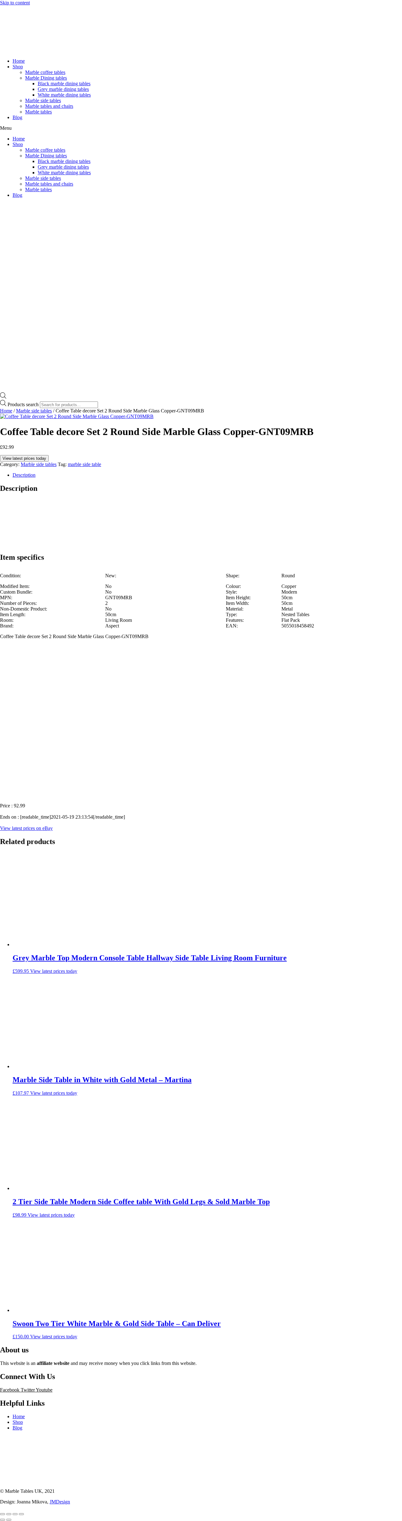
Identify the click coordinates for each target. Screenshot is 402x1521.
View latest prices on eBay (26, 828)
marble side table (84, 464)
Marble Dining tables (46, 78)
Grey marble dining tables (63, 89)
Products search (23, 404)
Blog (17, 117)
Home (19, 61)
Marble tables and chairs (49, 106)
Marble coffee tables (45, 72)
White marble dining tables (64, 94)
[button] (201, 128)
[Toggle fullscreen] (15, 1514)
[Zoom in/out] (21, 1514)
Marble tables (38, 111)
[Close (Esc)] (2, 1514)
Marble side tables (43, 100)
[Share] (8, 1514)
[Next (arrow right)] (8, 1520)
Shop (18, 66)
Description (24, 475)
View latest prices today (24, 458)
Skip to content (15, 2)
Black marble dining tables (64, 83)
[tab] (207, 475)
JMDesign (60, 1501)
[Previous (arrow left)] (2, 1520)
